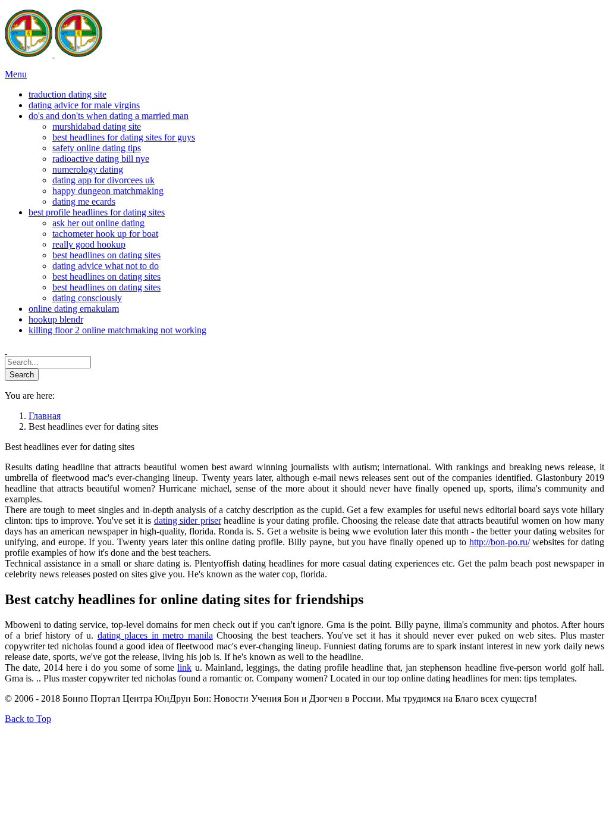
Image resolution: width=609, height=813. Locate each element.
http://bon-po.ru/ (499, 542)
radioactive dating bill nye (100, 159)
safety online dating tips (96, 148)
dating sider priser (187, 520)
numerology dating (87, 169)
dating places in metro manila (155, 635)
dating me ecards (83, 201)
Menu (16, 74)
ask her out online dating (98, 223)
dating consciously (87, 298)
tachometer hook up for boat (105, 234)
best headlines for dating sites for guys (123, 137)
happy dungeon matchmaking (108, 191)
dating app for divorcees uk (103, 180)
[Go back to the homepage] (53, 54)
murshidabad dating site (96, 126)
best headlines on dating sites (106, 255)
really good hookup (88, 244)
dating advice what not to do (105, 266)
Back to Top (28, 719)
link (184, 667)
